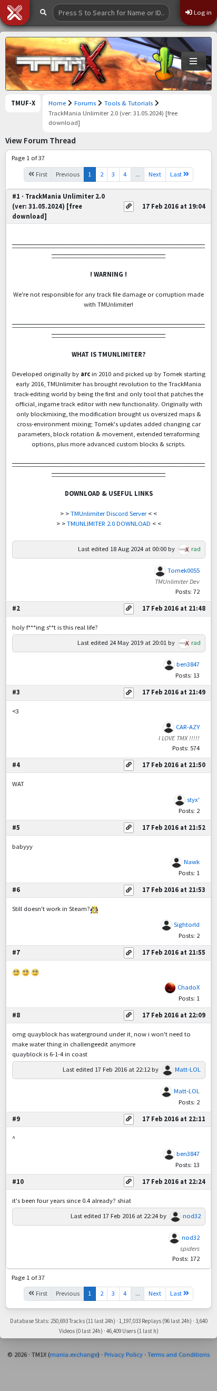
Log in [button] (202, 12)
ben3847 (188, 664)
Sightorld (187, 924)
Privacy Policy (123, 1354)
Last (176, 174)
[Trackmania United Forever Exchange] (61, 63)
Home (57, 103)
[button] (14, 12)
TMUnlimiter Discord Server (108, 513)
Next (155, 174)
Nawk (192, 862)
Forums (85, 103)
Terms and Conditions (178, 1354)
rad (196, 549)
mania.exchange (73, 1354)
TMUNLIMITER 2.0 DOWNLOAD (109, 523)
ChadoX (188, 987)
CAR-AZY (188, 727)
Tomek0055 (183, 570)
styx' (193, 800)
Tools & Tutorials (128, 103)
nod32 (192, 1216)
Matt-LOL (188, 1069)
